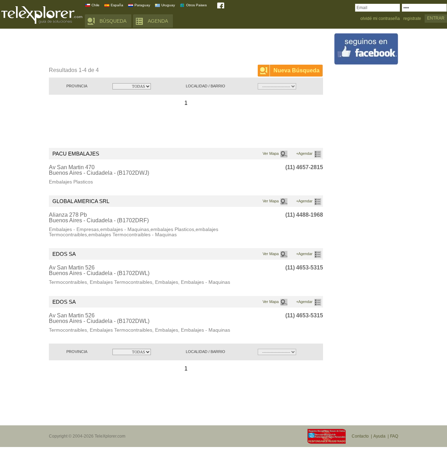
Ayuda (379, 436)
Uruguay (168, 5)
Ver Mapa (271, 153)
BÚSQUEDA (113, 21)
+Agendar (304, 153)
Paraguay (142, 5)
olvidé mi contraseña (380, 18)
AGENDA (158, 21)
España (117, 5)
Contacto (360, 436)
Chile (95, 5)
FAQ (394, 436)
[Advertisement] (176, 48)
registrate (412, 18)
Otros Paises (196, 5)
